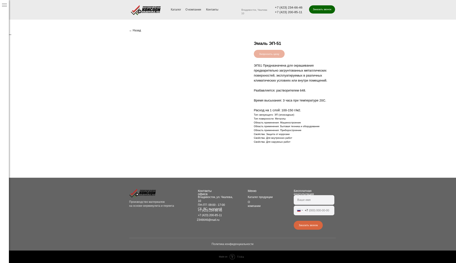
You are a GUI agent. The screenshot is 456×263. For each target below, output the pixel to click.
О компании (193, 9)
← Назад (135, 30)
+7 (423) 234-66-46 (288, 7)
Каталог (176, 9)
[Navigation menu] (4, 5)
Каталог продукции (260, 197)
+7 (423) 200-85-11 (288, 12)
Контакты (212, 9)
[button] (322, 9)
